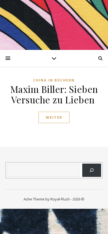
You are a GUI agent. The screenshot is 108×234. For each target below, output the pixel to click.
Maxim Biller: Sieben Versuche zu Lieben (54, 94)
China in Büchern (54, 80)
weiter (54, 117)
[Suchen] (91, 170)
